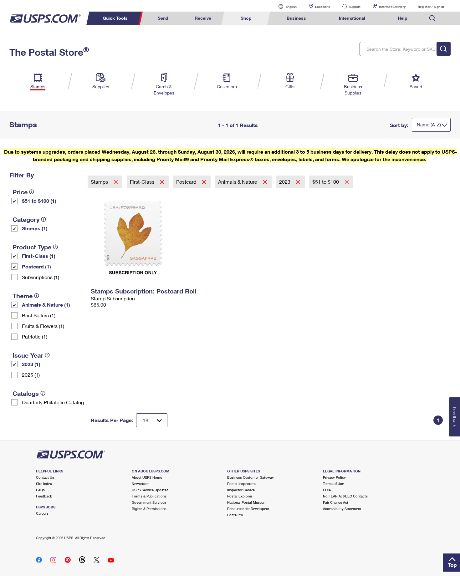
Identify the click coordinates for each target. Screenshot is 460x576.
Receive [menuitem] (203, 18)
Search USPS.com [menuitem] (432, 18)
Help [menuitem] (402, 18)
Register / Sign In (431, 6)
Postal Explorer (239, 496)
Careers (42, 513)
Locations (322, 6)
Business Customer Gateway (250, 477)
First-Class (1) (38, 256)
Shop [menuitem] (246, 18)
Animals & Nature (238, 182)
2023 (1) (31, 364)
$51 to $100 (326, 182)
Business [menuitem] (296, 18)
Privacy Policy (334, 477)
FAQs (40, 490)
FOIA (327, 490)
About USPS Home (147, 477)
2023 (285, 182)
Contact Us (45, 477)
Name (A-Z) (429, 124)
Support (354, 6)
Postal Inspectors (241, 484)
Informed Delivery (392, 6)
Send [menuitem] (163, 18)
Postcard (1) (36, 266)
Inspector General (241, 490)
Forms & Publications (149, 496)
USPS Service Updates (150, 490)
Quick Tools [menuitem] (115, 18)
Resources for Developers (248, 509)
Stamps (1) (35, 228)
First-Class (143, 182)
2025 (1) (31, 375)
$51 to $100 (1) (39, 201)
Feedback (44, 496)
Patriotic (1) (34, 336)
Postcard (186, 182)
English (285, 6)
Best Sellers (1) (38, 315)
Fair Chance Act (335, 502)
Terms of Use (333, 484)
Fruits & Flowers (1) (43, 326)
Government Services (149, 502)
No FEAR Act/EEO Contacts (345, 496)
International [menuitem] (352, 18)
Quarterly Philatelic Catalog (53, 402)
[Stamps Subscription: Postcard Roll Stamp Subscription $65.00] (147, 236)
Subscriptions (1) (40, 277)
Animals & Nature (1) (46, 305)
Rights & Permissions (149, 509)
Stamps (100, 182)
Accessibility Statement (342, 509)
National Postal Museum (247, 502)
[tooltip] (31, 191)
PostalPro (235, 515)
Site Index (44, 484)
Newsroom (141, 484)
